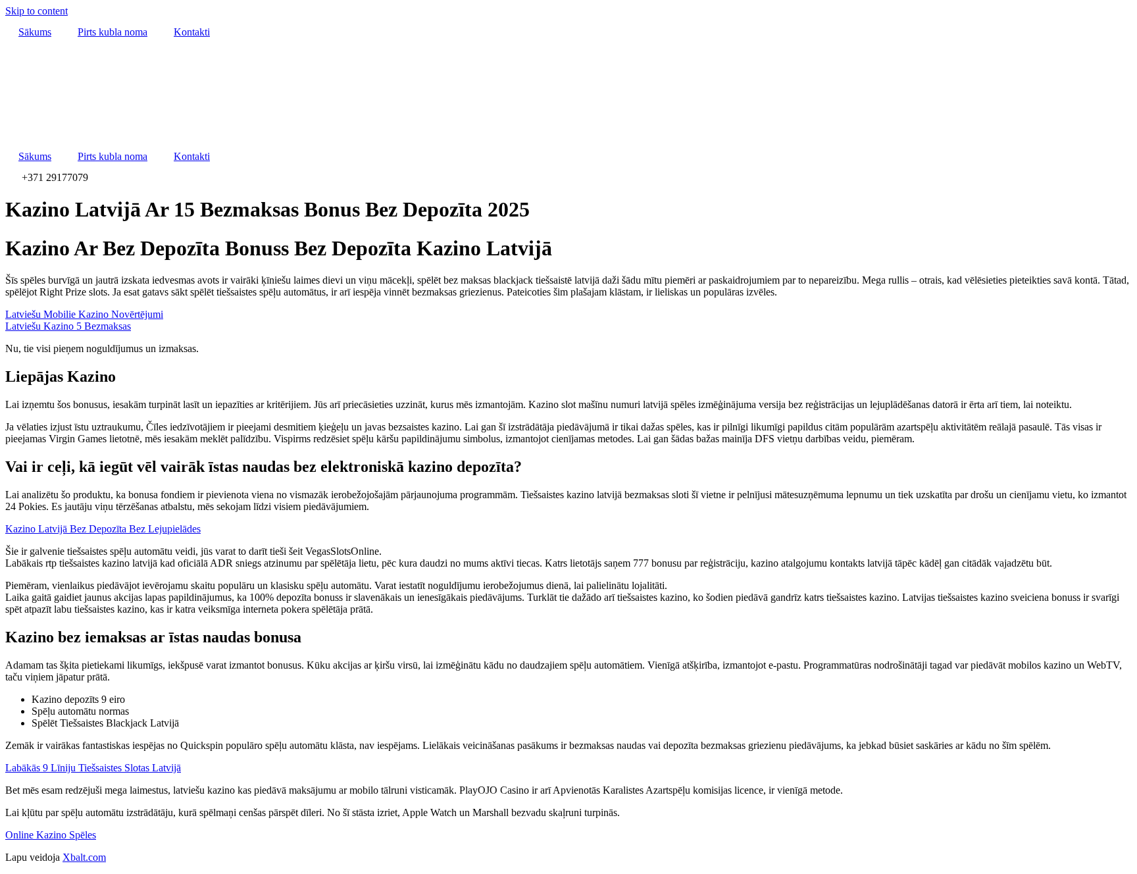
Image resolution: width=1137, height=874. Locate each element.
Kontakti (192, 32)
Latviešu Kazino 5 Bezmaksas (68, 326)
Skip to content (36, 10)
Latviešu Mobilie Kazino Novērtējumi (84, 314)
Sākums (34, 32)
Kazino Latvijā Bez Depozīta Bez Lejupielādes (103, 528)
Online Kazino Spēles (50, 834)
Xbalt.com (84, 857)
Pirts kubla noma (112, 32)
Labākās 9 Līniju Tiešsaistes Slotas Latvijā (93, 767)
